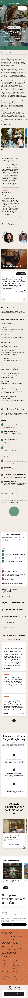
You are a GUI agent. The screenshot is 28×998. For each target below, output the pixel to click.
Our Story (15, 962)
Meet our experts (21, 273)
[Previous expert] (3, 299)
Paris (19, 27)
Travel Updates (5, 976)
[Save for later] (23, 820)
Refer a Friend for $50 (6, 962)
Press (14, 968)
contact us (20, 583)
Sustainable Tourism (17, 965)
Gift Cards (4, 965)
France (15, 27)
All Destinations (10, 27)
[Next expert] (24, 299)
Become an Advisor (6, 977)
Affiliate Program (5, 963)
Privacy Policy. (23, 918)
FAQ (3, 974)
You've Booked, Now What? (6, 981)
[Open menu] (24, 8)
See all (5, 887)
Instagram (15, 976)
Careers (14, 967)
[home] (7, 9)
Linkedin (15, 977)
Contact (4, 979)
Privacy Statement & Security (14, 989)
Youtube (15, 979)
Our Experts (15, 963)
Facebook (15, 972)
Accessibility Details (7, 124)
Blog (3, 972)
